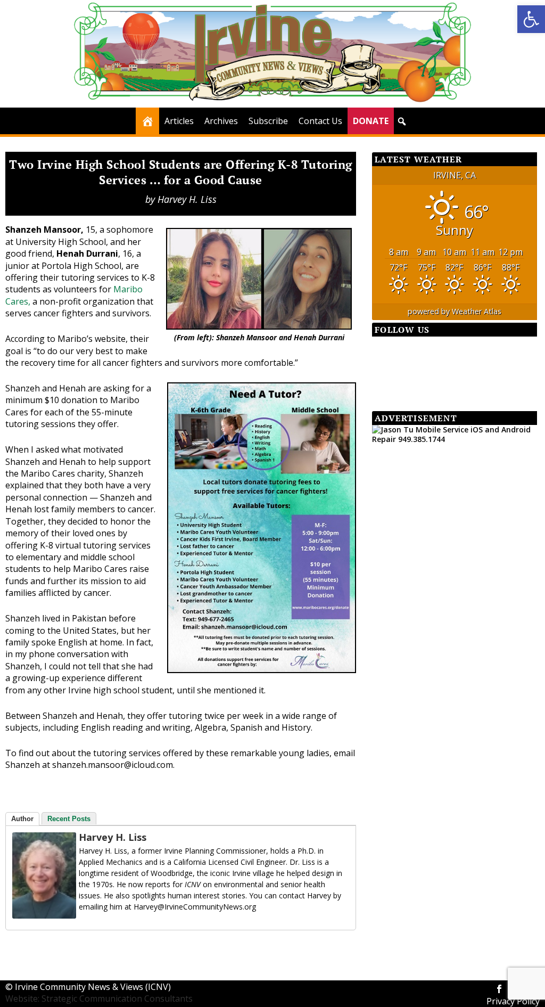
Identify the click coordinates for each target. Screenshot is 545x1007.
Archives (221, 121)
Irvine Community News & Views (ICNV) (93, 987)
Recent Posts (68, 819)
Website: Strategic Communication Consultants (99, 998)
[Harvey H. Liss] (44, 915)
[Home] (147, 121)
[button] (531, 19)
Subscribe (268, 121)
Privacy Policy (513, 1001)
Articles (179, 121)
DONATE (371, 121)
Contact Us (320, 121)
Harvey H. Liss (187, 199)
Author (22, 819)
